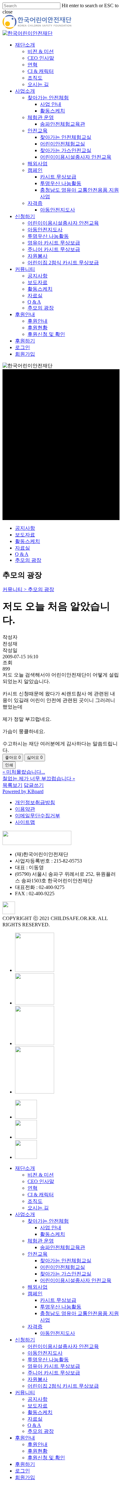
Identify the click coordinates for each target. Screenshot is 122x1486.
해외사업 (38, 1287)
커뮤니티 (25, 1392)
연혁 (33, 1188)
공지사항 (25, 528)
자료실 (22, 548)
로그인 (22, 1470)
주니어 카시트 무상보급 (54, 1372)
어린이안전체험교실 (62, 1267)
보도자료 (25, 534)
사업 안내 (50, 1227)
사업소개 (25, 1214)
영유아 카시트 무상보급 (54, 1366)
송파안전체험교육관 (62, 1247)
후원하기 (25, 1464)
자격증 (35, 1326)
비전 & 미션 (41, 1174)
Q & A (21, 554)
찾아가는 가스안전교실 (65, 1273)
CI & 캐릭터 (41, 1194)
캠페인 (35, 1293)
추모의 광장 (28, 560)
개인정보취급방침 (35, 802)
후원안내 (25, 1437)
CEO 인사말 (41, 1181)
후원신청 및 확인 (46, 1457)
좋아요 (13, 757)
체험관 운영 (41, 1240)
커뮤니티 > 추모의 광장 (28, 589)
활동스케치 (27, 541)
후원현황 (38, 1451)
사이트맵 (25, 822)
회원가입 (25, 1477)
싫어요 (35, 757)
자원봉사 (38, 1379)
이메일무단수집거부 (37, 815)
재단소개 (25, 1168)
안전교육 (38, 1254)
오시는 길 (38, 1207)
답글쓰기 (34, 785)
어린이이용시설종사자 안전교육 (75, 1280)
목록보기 (13, 785)
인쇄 (9, 765)
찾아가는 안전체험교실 (65, 1260)
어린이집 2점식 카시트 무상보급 (63, 1386)
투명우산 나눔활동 (60, 1306)
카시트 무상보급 (58, 1300)
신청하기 (25, 1339)
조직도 (35, 1201)
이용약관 (25, 809)
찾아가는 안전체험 (48, 1221)
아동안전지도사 (57, 1333)
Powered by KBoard (23, 791)
